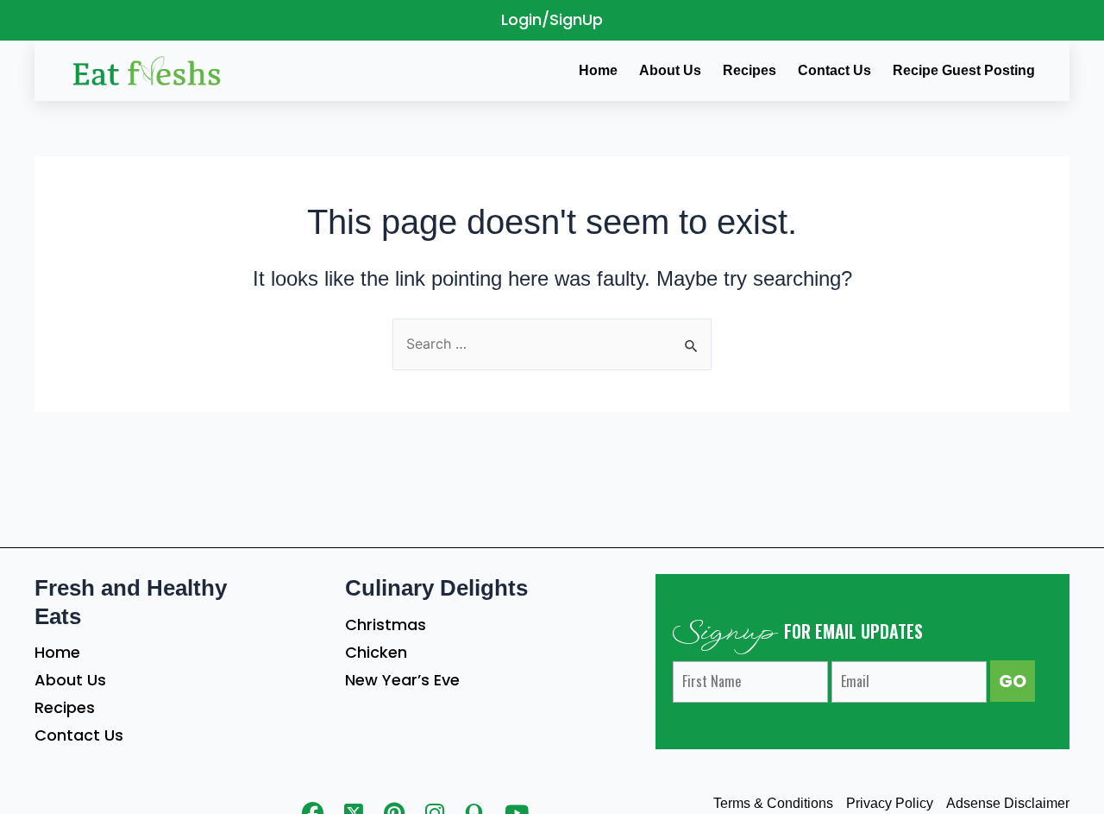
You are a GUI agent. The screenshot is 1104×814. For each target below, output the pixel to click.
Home (57, 652)
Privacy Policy (889, 803)
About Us (70, 680)
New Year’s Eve (402, 680)
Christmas (385, 624)
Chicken (376, 652)
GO (1012, 681)
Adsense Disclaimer (1008, 803)
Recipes (64, 707)
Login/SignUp (552, 19)
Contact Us (78, 735)
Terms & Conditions (773, 803)
